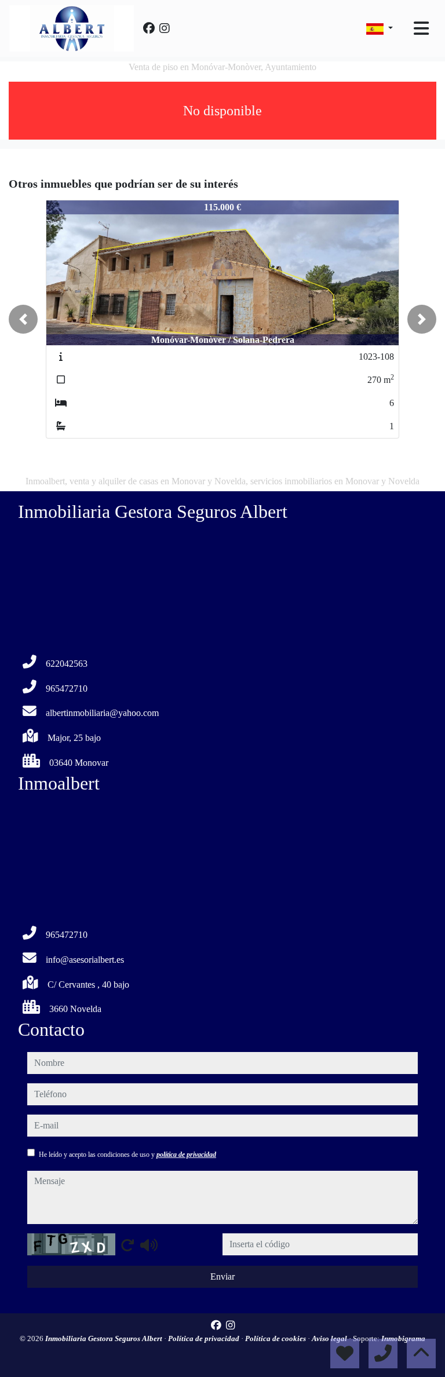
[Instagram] (164, 28)
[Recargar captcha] (127, 1245)
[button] (23, 319)
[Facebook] (149, 28)
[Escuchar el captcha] (149, 1245)
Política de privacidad (204, 1338)
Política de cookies (276, 1338)
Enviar (222, 1276)
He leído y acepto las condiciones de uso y (127, 1154)
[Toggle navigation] (421, 28)
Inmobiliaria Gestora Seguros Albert (104, 1338)
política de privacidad (186, 1154)
